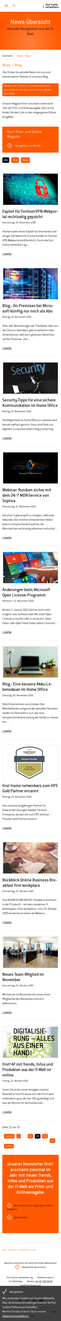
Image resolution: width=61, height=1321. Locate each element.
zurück (9, 1136)
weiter (8, 1146)
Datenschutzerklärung (15, 1316)
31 (30, 1136)
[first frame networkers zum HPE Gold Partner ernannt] (30, 762)
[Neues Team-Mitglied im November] (30, 952)
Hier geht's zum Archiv (28, 145)
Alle (6, 160)
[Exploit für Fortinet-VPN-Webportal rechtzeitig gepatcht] (30, 189)
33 (44, 1136)
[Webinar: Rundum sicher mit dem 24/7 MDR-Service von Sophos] (30, 468)
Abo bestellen (21, 1217)
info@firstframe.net (30, 1285)
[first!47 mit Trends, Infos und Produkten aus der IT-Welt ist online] (30, 1042)
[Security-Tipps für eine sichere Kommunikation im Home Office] (30, 378)
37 (52, 1140)
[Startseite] (51, 5)
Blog (15, 160)
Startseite (7, 55)
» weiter (7, 253)
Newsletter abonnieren (34, 1267)
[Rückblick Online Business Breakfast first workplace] (30, 858)
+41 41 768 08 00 (44, 1281)
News (25, 160)
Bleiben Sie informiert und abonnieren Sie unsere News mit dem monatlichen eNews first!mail (27, 89)
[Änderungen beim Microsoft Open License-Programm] (30, 567)
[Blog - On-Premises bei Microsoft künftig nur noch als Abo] (30, 283)
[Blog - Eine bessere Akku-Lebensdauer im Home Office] (30, 662)
